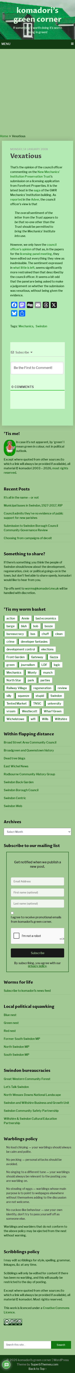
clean (58, 634)
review (62, 688)
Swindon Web (13, 806)
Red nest (10, 1031)
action (10, 618)
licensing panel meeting (36, 254)
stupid (40, 695)
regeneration (42, 688)
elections (47, 649)
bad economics (46, 618)
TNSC (37, 703)
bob (35, 626)
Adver (35, 199)
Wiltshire (61, 719)
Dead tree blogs (14, 758)
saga (37, 190)
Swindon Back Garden (19, 782)
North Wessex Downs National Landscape (32, 1095)
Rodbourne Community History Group (29, 774)
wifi (33, 719)
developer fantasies (34, 641)
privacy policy (37, 966)
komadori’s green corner (37, 15)
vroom (10, 711)
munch (47, 672)
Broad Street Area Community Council (30, 742)
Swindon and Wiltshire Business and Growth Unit (36, 1102)
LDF (44, 665)
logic (57, 665)
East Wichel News (16, 766)
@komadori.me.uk (42, 588)
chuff (45, 634)
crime (10, 641)
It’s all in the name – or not (21, 497)
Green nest (11, 1023)
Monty (32, 672)
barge (10, 626)
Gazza (54, 657)
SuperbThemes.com (44, 1364)
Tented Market (16, 703)
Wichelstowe (15, 719)
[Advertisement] (37, 94)
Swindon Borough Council (21, 790)
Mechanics (26, 326)
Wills (45, 719)
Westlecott (29, 711)
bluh (24, 626)
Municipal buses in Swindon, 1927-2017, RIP (33, 505)
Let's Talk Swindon (16, 1087)
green (10, 665)
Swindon (41, 326)
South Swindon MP (16, 1054)
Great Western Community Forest (27, 1079)
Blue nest (10, 1015)
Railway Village (16, 688)
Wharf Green (52, 711)
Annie (25, 618)
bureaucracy (15, 634)
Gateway (37, 657)
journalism (28, 665)
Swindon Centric (15, 798)
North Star (13, 680)
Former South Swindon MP (22, 1038)
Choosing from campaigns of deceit (28, 538)
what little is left (24, 267)
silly (8, 695)
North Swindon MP (16, 1046)
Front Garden (15, 657)
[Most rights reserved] (13, 1324)
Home (4, 136)
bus (32, 634)
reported (16, 199)
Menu (5, 44)
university (54, 703)
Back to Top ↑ (38, 1368)
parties (45, 680)
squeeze (23, 695)
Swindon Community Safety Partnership (31, 1110)
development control (20, 649)
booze (49, 626)
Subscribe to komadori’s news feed (27, 990)
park (31, 680)
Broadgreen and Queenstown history (29, 750)
